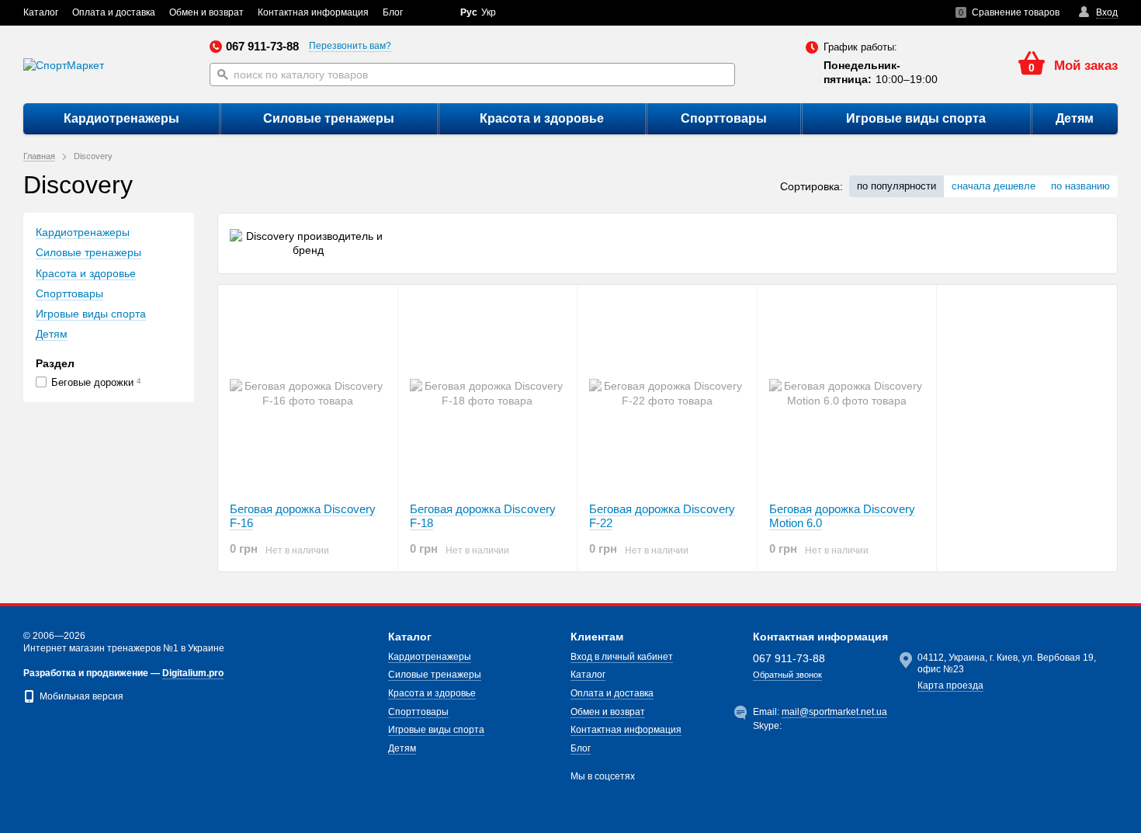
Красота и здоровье (542, 118)
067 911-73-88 (262, 46)
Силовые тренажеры (328, 118)
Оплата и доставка (113, 12)
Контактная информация (313, 12)
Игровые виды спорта (916, 118)
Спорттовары (724, 118)
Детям (1075, 118)
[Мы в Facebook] (429, 12)
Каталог (40, 12)
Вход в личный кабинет (621, 656)
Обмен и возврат (206, 12)
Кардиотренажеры (121, 118)
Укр (488, 12)
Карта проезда (950, 685)
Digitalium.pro (193, 673)
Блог (393, 12)
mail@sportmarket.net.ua (834, 711)
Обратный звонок (787, 674)
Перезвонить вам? (350, 45)
